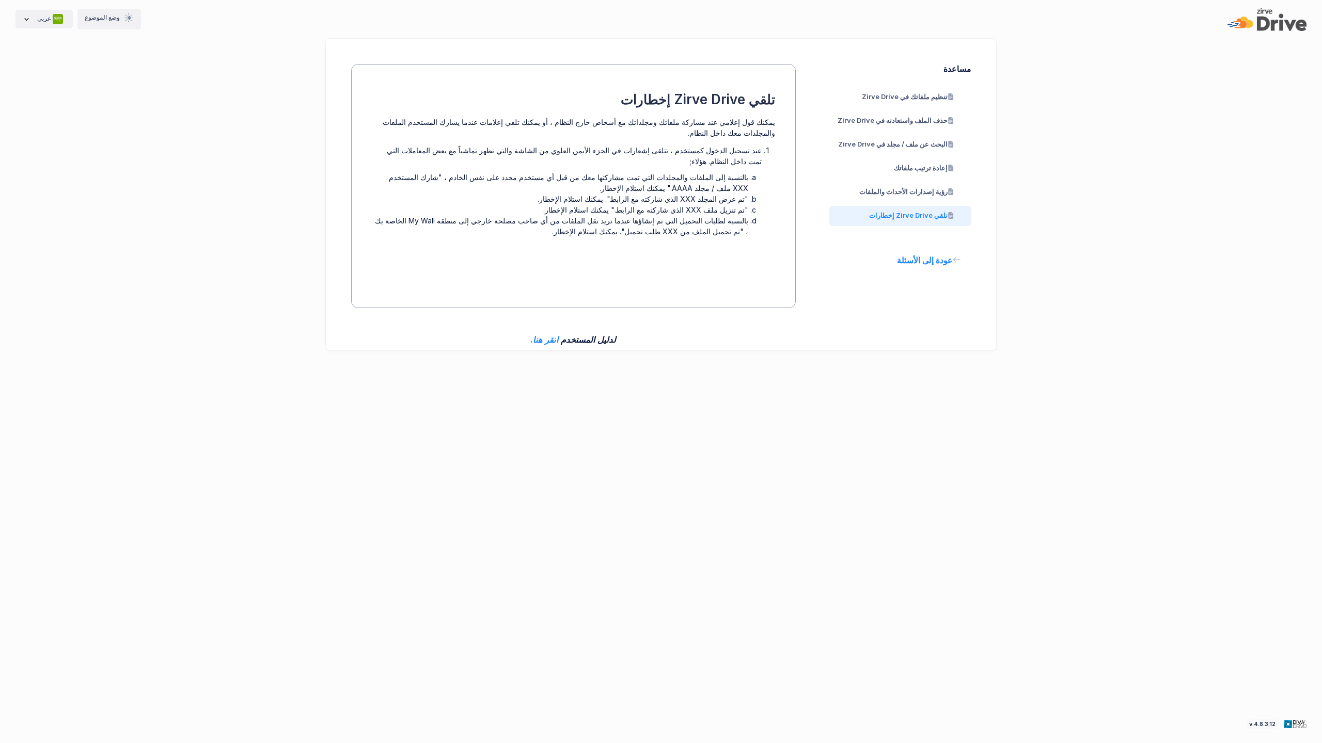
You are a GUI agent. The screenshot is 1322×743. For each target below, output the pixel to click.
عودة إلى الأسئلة (925, 260)
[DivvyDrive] (1267, 19)
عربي (44, 18)
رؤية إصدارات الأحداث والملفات (903, 191)
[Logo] (1294, 723)
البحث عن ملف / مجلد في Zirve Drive (893, 144)
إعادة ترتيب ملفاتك (921, 168)
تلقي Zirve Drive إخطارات (908, 215)
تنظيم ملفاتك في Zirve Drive (905, 96)
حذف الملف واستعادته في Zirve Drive (893, 120)
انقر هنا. (544, 339)
